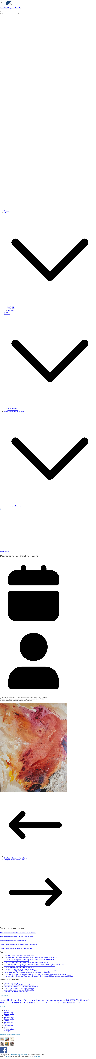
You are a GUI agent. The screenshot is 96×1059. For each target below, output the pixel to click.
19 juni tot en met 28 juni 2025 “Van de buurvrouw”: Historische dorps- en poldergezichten (31, 971)
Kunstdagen (72, 999)
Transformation (4, 551)
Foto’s (5, 212)
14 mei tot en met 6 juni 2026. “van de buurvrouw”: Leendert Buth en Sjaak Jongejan (29, 959)
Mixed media (85, 1000)
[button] (50, 305)
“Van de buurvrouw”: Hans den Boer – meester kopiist (16, 948)
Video (5, 1027)
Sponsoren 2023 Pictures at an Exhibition (16, 991)
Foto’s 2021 (11, 307)
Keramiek (53, 1000)
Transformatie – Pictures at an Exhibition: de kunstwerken (21, 986)
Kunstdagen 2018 (9, 1017)
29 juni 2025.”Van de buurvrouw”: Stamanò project (19, 969)
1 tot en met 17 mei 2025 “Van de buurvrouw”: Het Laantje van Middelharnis (27, 972)
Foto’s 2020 (11, 309)
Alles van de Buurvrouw (15, 506)
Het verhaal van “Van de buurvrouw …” (16, 411)
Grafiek (47, 1000)
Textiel (55, 1003)
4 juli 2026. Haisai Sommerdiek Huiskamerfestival (19, 956)
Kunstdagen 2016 (9, 1014)
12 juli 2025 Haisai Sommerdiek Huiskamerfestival (19, 967)
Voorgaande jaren (9, 1029)
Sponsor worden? (13, 410)
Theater (60, 1003)
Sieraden (36, 1003)
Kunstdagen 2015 (9, 1012)
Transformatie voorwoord (11, 983)
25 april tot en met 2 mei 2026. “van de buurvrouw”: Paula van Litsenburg (26, 962)
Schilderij (28, 1002)
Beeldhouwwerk (30, 1000)
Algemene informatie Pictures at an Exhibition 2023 (19, 990)
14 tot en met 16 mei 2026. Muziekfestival (16, 961)
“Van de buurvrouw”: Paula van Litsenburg (13, 940)
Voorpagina (7, 1031)
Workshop (78, 1003)
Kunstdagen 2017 (9, 1015)
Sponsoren (7, 314)
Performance (17, 1003)
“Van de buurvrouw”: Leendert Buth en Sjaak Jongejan (16, 936)
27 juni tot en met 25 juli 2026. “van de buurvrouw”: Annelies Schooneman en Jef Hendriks (31, 957)
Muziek (3, 1002)
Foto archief (11, 310)
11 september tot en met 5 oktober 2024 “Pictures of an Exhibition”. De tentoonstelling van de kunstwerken (35, 974)
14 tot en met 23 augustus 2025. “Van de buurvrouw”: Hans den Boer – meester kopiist (29, 966)
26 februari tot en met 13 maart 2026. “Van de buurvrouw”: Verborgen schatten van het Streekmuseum (34, 964)
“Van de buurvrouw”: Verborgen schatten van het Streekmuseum (19, 944)
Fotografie (41, 1000)
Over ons (6, 211)
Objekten (9, 1003)
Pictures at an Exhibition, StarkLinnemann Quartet (19, 985)
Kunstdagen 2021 (9, 1020)
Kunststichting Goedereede (10, 8)
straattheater (42, 1003)
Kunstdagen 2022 (9, 1022)
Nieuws (6, 1024)
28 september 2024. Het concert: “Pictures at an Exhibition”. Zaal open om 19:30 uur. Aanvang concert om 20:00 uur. (38, 976)
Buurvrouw (7, 1010)
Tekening (49, 1003)
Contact (6, 312)
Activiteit (3, 1000)
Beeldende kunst (15, 1000)
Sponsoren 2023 (12, 408)
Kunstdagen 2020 (9, 1019)
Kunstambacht (61, 1000)
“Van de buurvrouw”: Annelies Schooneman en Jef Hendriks (18, 933)
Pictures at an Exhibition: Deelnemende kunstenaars (19, 988)
